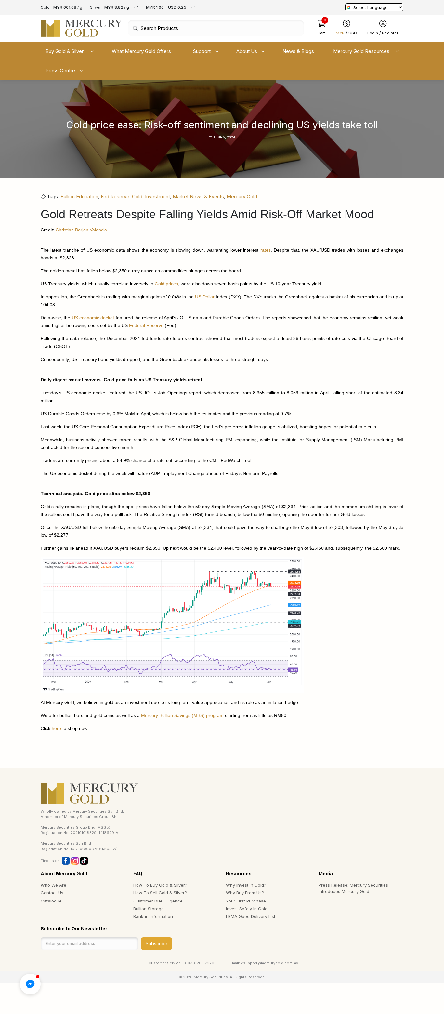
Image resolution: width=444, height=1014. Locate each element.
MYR (340, 33)
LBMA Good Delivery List (250, 916)
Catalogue (51, 900)
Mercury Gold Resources (361, 51)
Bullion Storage (148, 908)
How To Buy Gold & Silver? (160, 885)
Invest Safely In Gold (247, 908)
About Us (246, 51)
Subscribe (156, 943)
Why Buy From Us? (245, 892)
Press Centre (60, 70)
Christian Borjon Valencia (81, 229)
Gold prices (166, 283)
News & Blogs (298, 51)
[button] (30, 984)
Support (202, 51)
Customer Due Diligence (158, 900)
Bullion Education (79, 196)
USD (352, 33)
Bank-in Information (153, 916)
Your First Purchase (246, 900)
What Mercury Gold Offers (141, 51)
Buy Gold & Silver (65, 51)
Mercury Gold (242, 196)
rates (265, 250)
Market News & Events (198, 196)
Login (372, 33)
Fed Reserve (115, 196)
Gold (137, 196)
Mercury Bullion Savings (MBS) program (182, 715)
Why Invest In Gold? (246, 885)
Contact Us (52, 892)
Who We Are (53, 885)
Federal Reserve (146, 325)
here (56, 728)
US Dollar (205, 296)
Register (390, 33)
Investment (157, 196)
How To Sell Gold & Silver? (160, 892)
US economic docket (93, 317)
